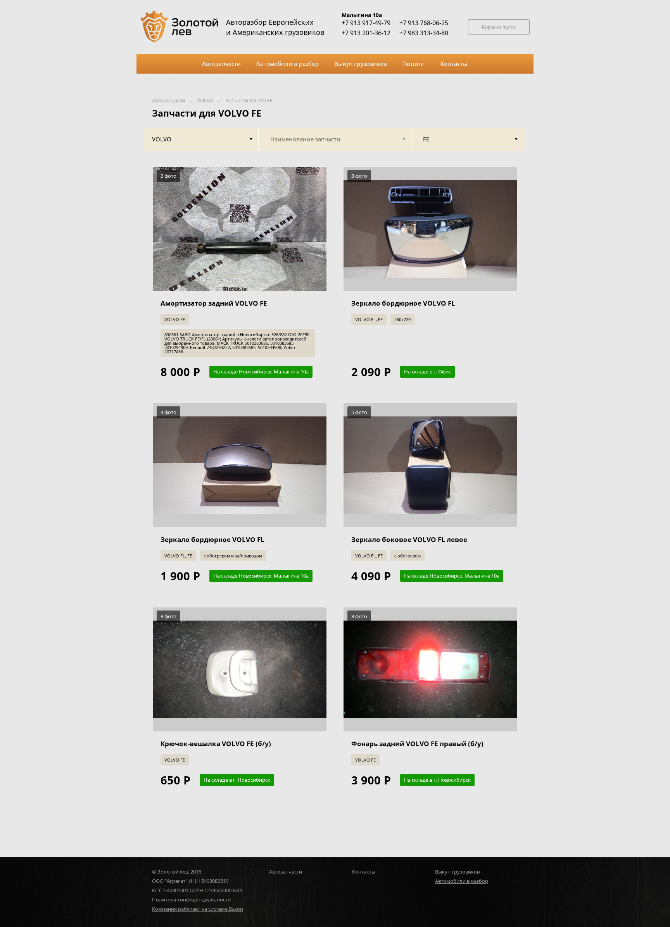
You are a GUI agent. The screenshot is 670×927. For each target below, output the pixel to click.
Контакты (363, 871)
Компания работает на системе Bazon (197, 908)
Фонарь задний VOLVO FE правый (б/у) (417, 743)
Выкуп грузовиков (457, 871)
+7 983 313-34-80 (423, 33)
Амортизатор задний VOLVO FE (214, 303)
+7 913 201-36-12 (366, 33)
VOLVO (205, 100)
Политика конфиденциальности (191, 899)
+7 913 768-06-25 (423, 23)
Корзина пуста (499, 27)
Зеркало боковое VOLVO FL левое (409, 539)
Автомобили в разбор (461, 880)
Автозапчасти (168, 100)
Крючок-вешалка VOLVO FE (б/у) (216, 743)
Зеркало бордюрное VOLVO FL (403, 303)
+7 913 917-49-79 (366, 23)
